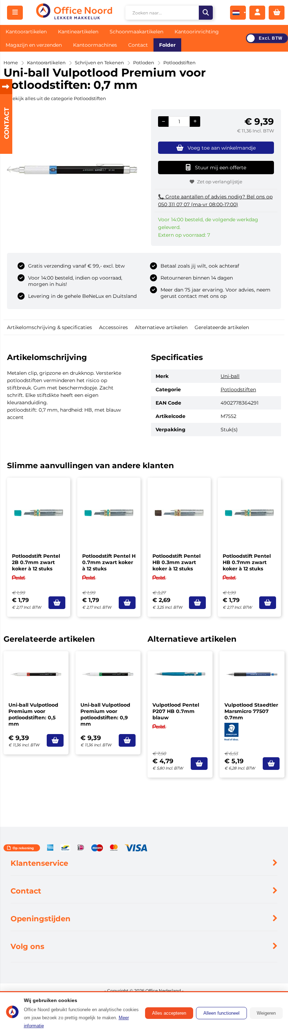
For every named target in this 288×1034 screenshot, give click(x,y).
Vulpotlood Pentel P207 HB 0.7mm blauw (175, 711)
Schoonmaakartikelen (136, 31)
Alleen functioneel (221, 1013)
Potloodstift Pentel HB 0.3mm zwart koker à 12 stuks (176, 562)
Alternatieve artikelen (161, 327)
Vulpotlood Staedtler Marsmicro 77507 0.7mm (251, 711)
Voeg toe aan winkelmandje (222, 148)
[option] (72, 169)
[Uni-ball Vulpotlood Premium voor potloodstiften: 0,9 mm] (108, 674)
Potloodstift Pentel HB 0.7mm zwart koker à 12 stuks (247, 562)
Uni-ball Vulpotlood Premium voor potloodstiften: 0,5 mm (33, 714)
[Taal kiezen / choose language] (238, 13)
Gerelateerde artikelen (222, 327)
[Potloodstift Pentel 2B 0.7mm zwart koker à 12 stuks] (38, 513)
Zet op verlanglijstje (219, 181)
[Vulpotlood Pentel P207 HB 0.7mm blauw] (180, 674)
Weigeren (266, 1013)
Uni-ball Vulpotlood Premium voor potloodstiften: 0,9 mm (105, 714)
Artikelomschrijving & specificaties (49, 327)
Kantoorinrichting (197, 31)
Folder (167, 45)
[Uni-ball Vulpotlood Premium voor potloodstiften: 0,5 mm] (36, 674)
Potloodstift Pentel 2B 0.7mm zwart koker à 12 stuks (36, 562)
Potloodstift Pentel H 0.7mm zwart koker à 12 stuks (109, 562)
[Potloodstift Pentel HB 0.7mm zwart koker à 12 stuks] (249, 513)
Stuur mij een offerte (220, 167)
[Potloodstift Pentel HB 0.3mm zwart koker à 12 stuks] (179, 513)
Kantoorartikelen (26, 31)
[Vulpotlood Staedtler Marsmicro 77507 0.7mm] (252, 674)
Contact (138, 45)
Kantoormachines (95, 45)
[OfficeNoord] (74, 12)
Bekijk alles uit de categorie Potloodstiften (57, 98)
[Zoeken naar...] (206, 13)
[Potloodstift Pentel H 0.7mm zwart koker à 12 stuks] (108, 513)
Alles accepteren (169, 1013)
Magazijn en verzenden (34, 45)
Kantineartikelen (78, 31)
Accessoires (113, 327)
